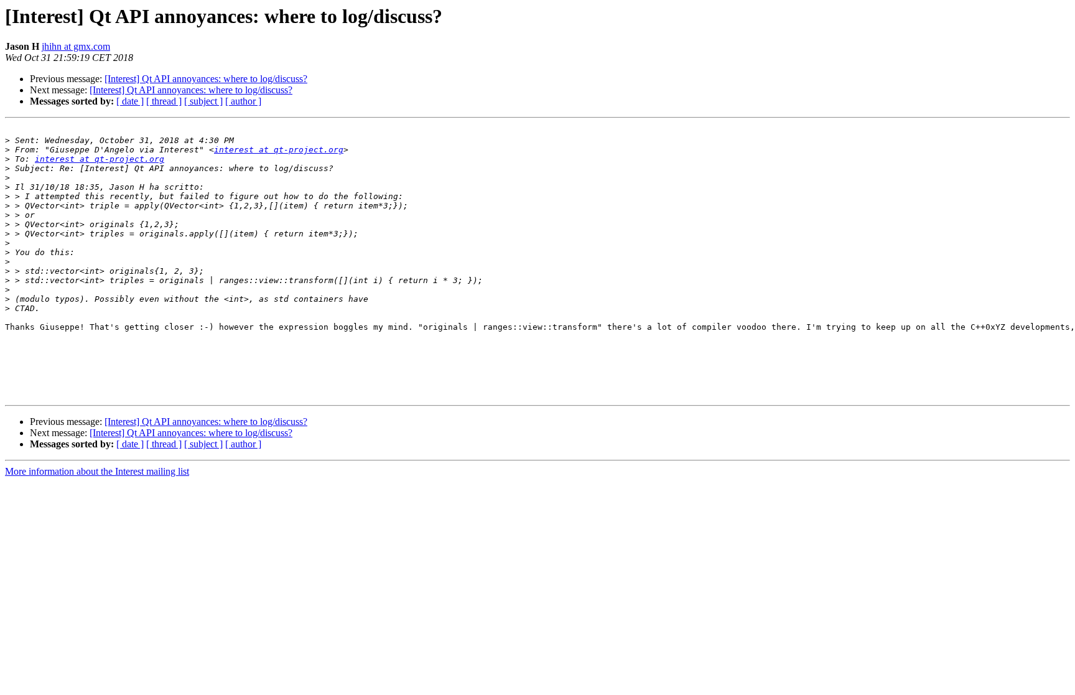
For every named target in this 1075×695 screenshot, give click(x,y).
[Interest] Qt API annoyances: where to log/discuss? (206, 78)
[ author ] (243, 101)
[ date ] (130, 101)
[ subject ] (203, 101)
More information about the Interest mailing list (97, 471)
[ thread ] (164, 101)
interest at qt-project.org (278, 149)
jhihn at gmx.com (76, 46)
